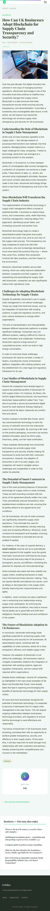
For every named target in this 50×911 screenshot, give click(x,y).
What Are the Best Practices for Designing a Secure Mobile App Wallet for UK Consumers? (23, 851)
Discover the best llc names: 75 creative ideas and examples (23, 830)
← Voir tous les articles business (16, 802)
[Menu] (45, 2)
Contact (25, 897)
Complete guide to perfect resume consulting (23, 845)
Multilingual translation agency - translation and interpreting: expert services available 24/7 (25, 838)
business (13, 8)
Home (4, 897)
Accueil (5, 8)
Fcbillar (6, 884)
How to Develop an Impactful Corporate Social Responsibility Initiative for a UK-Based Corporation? (24, 860)
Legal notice (14, 897)
